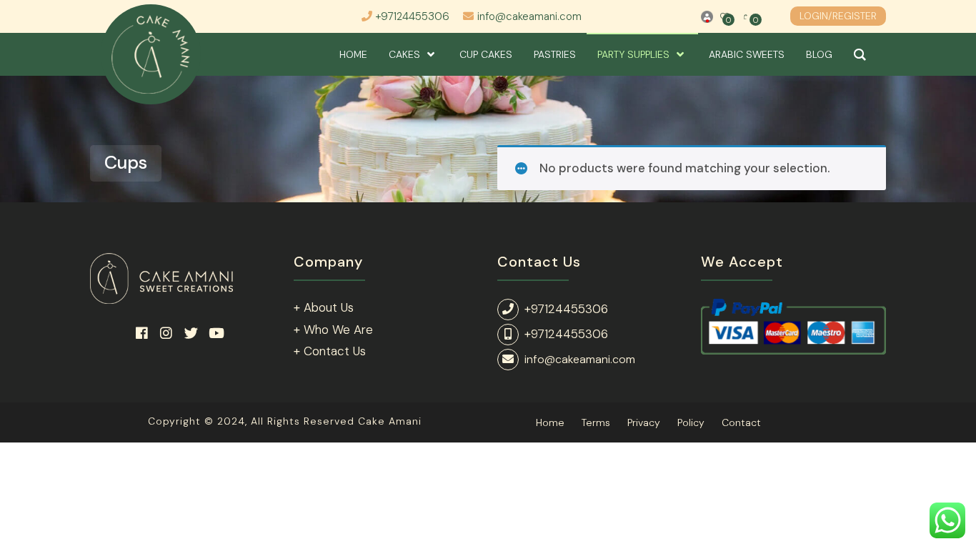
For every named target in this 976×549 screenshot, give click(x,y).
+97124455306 (412, 16)
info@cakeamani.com (529, 16)
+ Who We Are (333, 329)
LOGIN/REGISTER (838, 15)
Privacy (643, 422)
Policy (690, 422)
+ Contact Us (330, 351)
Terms (596, 422)
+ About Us (324, 307)
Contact (741, 422)
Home (550, 422)
